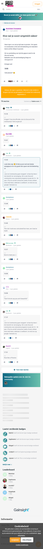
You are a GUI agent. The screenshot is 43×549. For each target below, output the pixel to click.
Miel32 (11, 433)
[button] (2, 4)
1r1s (7, 287)
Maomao (11, 474)
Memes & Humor (9, 23)
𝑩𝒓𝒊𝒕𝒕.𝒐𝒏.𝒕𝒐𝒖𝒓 (9, 243)
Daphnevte (12, 439)
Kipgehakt (12, 492)
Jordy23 (11, 452)
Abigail (11, 445)
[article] (21, 117)
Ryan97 (8, 346)
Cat (7, 153)
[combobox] (21, 9)
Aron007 (11, 486)
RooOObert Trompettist (13, 29)
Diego (8, 108)
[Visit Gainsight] (21, 510)
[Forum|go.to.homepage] (9, 4)
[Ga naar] (3, 9)
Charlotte (8, 217)
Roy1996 (9, 134)
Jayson (11, 458)
